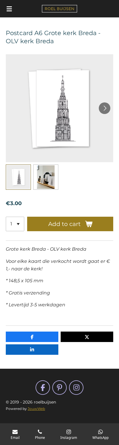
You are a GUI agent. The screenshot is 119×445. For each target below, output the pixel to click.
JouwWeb (36, 409)
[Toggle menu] (9, 9)
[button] (18, 177)
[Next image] (104, 108)
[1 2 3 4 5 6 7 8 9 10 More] (15, 224)
